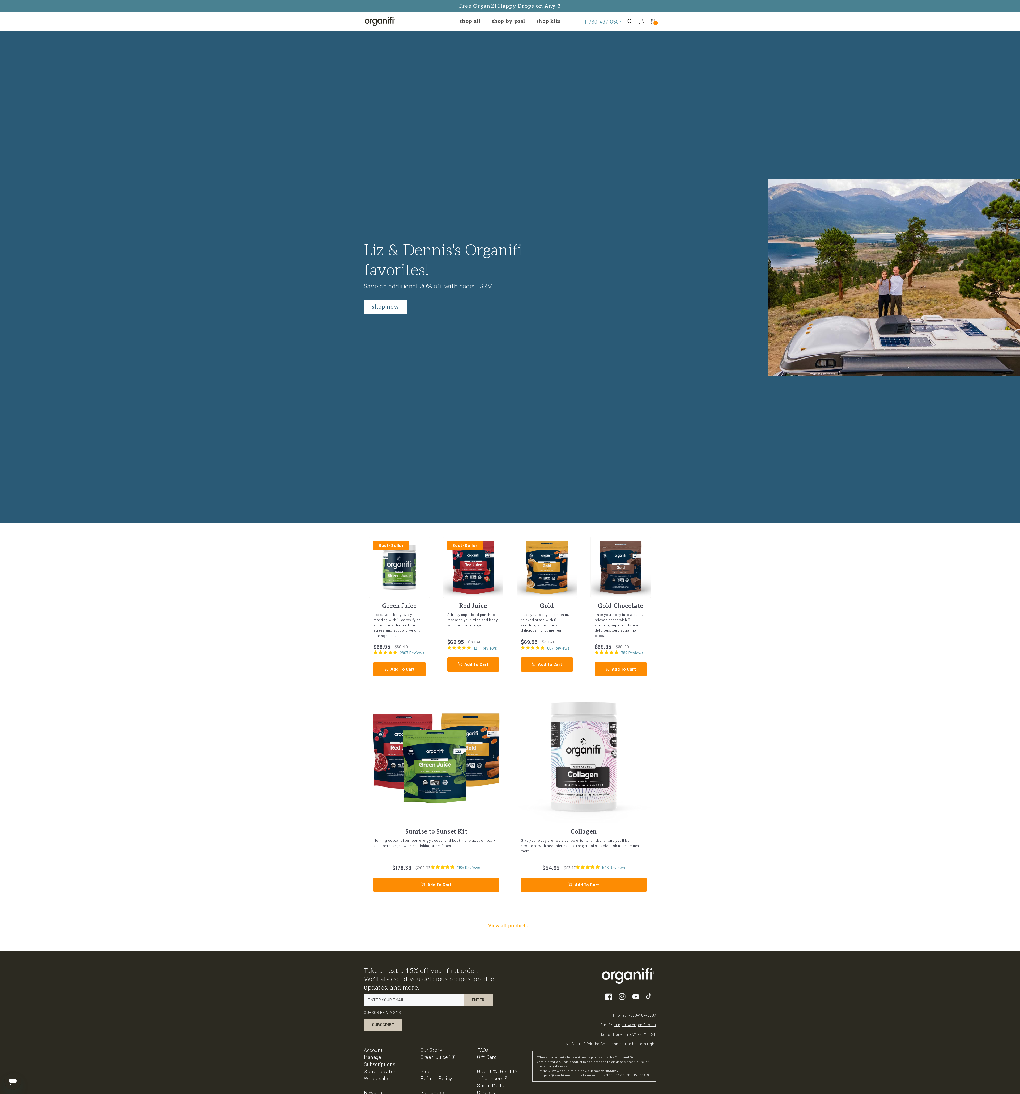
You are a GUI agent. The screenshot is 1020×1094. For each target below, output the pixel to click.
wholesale (376, 1078)
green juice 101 (438, 1057)
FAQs (482, 1050)
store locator (380, 1071)
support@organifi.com (635, 1024)
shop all (470, 21)
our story (431, 1050)
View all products (508, 925)
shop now (385, 307)
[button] (630, 21)
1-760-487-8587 (602, 21)
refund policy (436, 1078)
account (373, 1050)
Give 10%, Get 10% (498, 1071)
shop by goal (508, 21)
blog (425, 1071)
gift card (487, 1057)
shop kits (548, 21)
